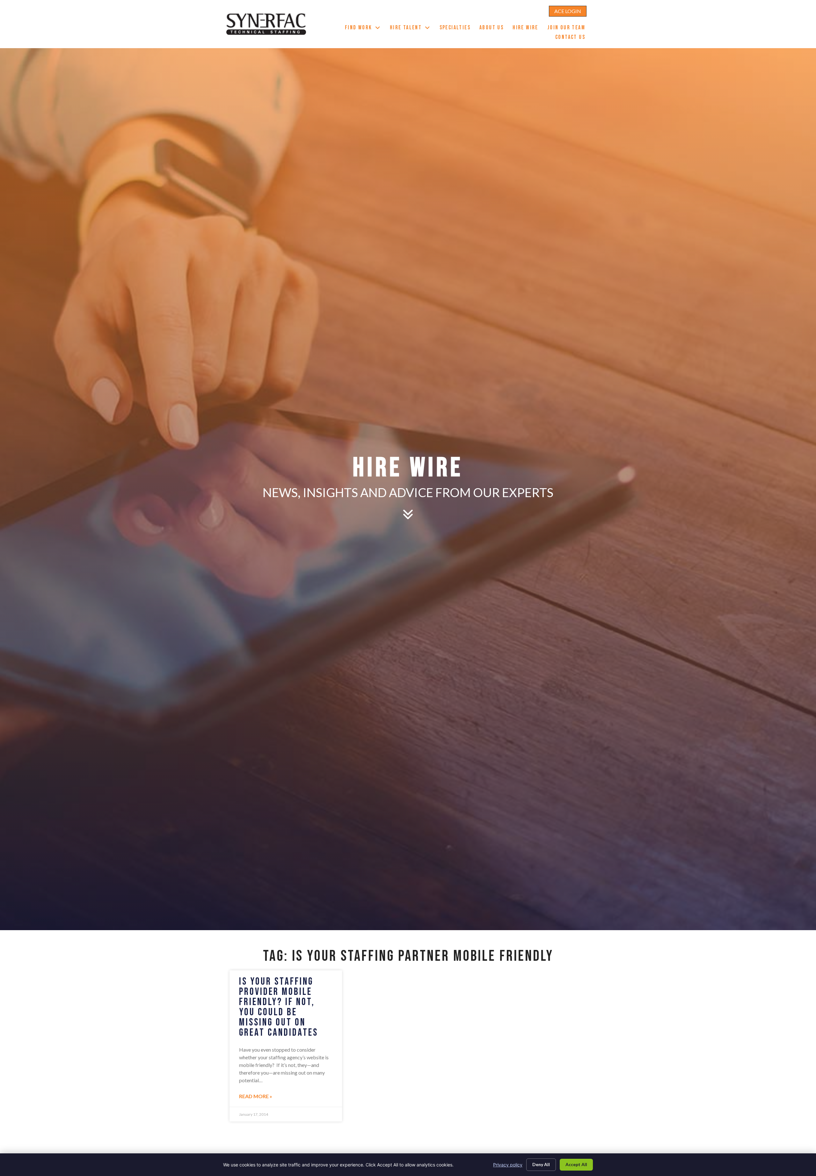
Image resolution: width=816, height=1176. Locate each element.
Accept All (576, 1164)
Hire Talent (412, 28)
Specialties (457, 28)
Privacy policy (507, 1164)
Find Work (365, 28)
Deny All (541, 1164)
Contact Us (572, 38)
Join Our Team (568, 28)
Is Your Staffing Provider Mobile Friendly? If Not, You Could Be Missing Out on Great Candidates (278, 1007)
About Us (493, 28)
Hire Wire (528, 28)
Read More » (255, 1096)
